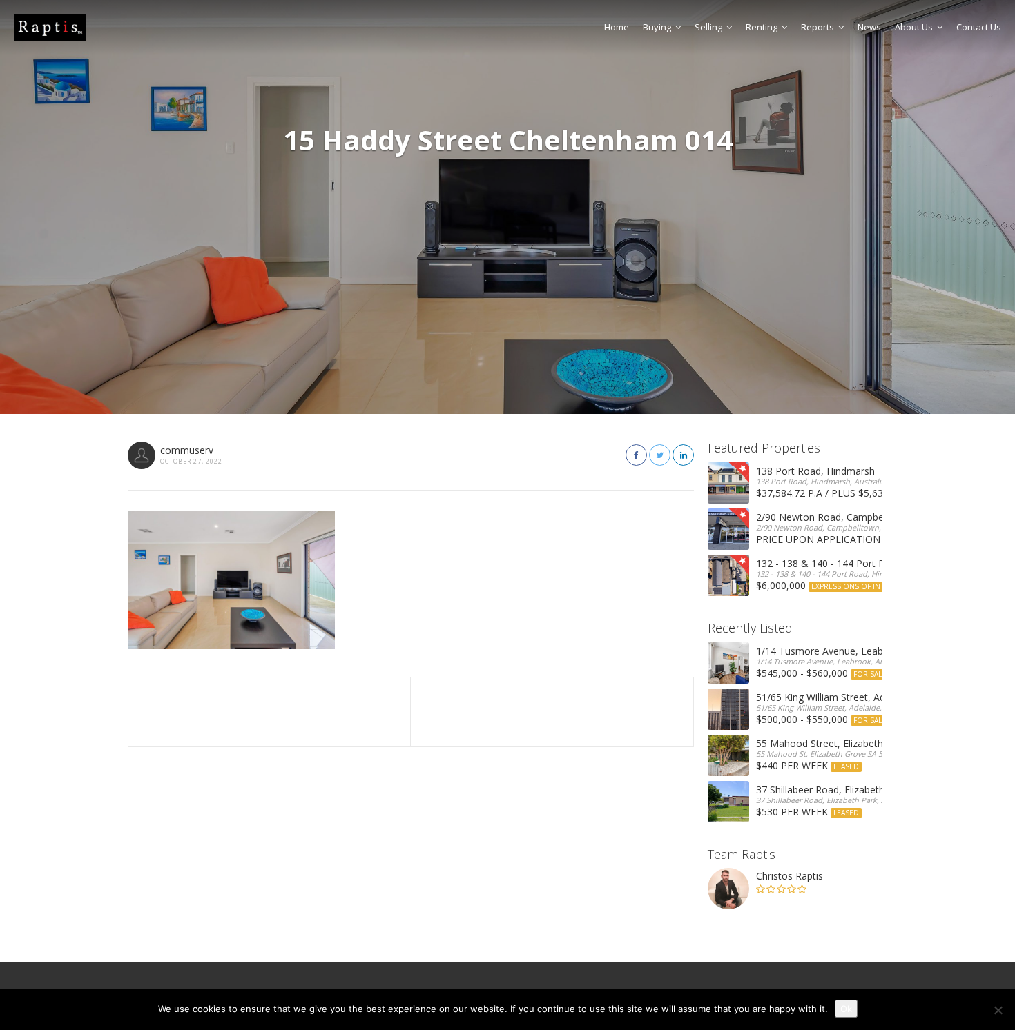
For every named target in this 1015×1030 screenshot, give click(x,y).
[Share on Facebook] (636, 455)
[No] (998, 1010)
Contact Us (978, 27)
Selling (708, 27)
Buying (657, 27)
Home (616, 27)
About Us (914, 27)
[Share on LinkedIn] (683, 455)
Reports (817, 27)
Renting (761, 27)
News (869, 27)
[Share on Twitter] (659, 455)
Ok (846, 1008)
